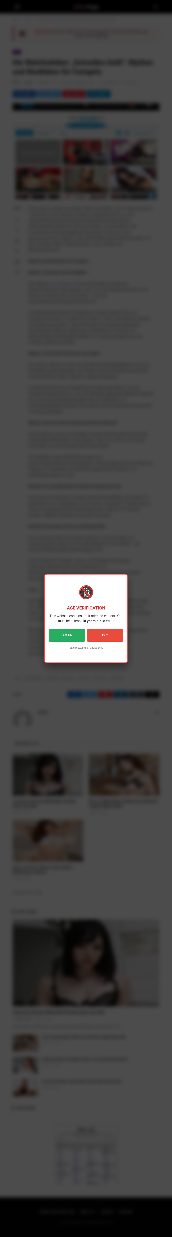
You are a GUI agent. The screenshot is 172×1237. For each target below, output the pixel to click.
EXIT (105, 635)
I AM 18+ (67, 635)
